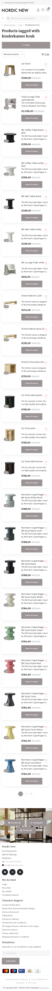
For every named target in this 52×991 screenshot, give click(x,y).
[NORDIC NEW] (15, 10)
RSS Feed (32, 983)
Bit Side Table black (31, 196)
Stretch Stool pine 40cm (33, 362)
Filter (27, 45)
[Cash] (29, 971)
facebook (16, 823)
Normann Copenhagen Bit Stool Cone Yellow (33, 728)
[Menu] (3, 18)
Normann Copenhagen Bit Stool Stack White (33, 595)
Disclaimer (20, 983)
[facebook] (5, 872)
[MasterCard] (6, 971)
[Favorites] (43, 10)
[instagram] (12, 872)
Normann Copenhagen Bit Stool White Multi (33, 496)
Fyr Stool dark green (31, 395)
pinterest (27, 830)
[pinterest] (20, 872)
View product (31, 85)
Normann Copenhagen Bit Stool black (33, 562)
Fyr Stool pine (28, 428)
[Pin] (21, 971)
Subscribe (11, 961)
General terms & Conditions (17, 979)
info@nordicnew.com (13, 865)
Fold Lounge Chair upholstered (30, 98)
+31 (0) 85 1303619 (13, 862)
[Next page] (31, 793)
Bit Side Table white (31, 229)
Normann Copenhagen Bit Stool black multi (33, 529)
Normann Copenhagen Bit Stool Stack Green (33, 628)
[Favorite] (46, 561)
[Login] (38, 10)
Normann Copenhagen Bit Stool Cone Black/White (33, 695)
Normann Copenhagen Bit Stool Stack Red (33, 662)
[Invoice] (37, 971)
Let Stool (25, 63)
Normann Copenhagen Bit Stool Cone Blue (33, 761)
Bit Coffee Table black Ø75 (32, 131)
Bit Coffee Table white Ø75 (32, 164)
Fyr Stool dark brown (32, 461)
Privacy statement (38, 979)
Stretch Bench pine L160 (33, 329)
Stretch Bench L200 (31, 296)
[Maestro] (13, 971)
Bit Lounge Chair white (32, 262)
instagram (38, 823)
